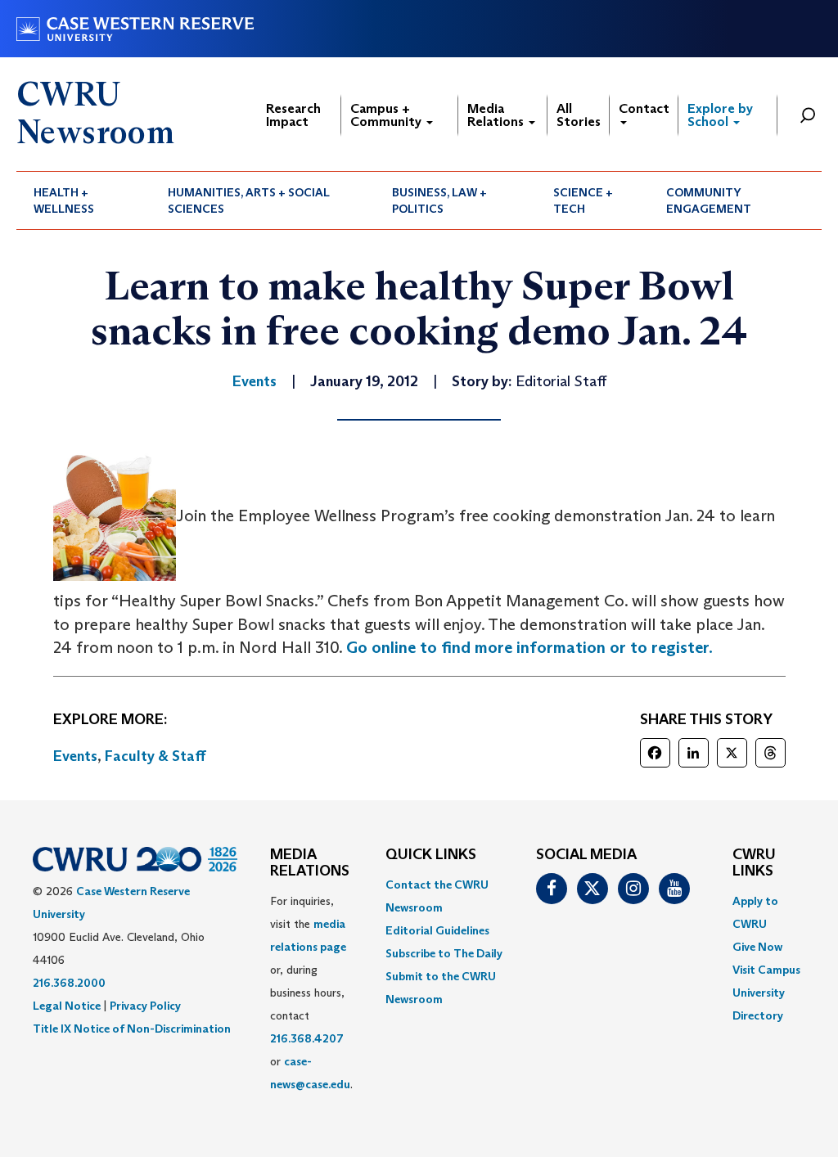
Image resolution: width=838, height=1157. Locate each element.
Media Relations (497, 115)
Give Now (757, 946)
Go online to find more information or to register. (529, 647)
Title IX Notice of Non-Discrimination (132, 1028)
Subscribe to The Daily (443, 953)
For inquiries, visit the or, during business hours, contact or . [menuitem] (311, 993)
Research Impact (293, 115)
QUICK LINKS (430, 855)
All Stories (578, 115)
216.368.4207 (307, 1038)
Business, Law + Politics (439, 200)
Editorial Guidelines (437, 930)
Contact (644, 108)
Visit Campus (766, 969)
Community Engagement (708, 200)
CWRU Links (754, 863)
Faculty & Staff (155, 756)
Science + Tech (583, 200)
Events (75, 756)
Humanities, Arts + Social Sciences (249, 200)
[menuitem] (83, 200)
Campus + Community (387, 115)
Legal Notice (67, 1005)
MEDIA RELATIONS (309, 863)
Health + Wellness (64, 200)
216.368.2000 (69, 982)
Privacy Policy (145, 1005)
